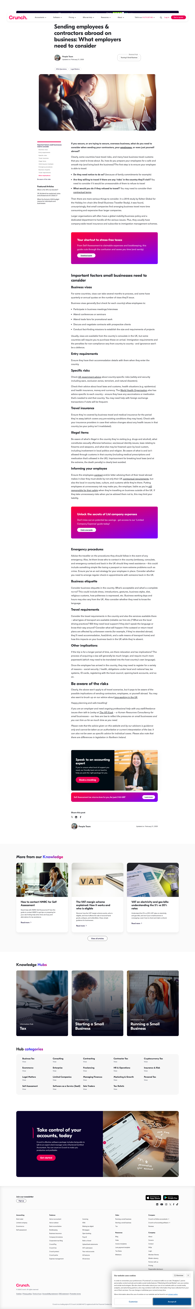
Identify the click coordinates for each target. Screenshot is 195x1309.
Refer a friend (86, 1241)
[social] (72, 817)
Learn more (149, 797)
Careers (151, 1240)
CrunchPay (52, 1244)
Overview (179, 1275)
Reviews (151, 1226)
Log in (166, 17)
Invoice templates (121, 1244)
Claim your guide (87, 530)
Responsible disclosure (155, 1269)
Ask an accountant (55, 1219)
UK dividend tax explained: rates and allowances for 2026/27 (48, 194)
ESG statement (64, 1294)
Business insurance (55, 1233)
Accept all (172, 1301)
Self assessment (21, 1230)
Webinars (118, 1255)
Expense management (56, 1259)
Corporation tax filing (56, 1241)
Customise (133, 1301)
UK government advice (89, 376)
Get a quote (178, 17)
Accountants (39, 17)
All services (86, 1259)
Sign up (21, 1201)
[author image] (74, 826)
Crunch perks (53, 1255)
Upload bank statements (90, 1244)
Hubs (117, 1240)
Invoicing (85, 1219)
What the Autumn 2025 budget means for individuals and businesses (48, 201)
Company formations (56, 1237)
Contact (150, 1244)
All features (86, 1255)
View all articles (97, 938)
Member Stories (153, 1255)
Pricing (150, 1265)
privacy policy (173, 1294)
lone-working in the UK (125, 697)
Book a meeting (87, 779)
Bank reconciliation (55, 1226)
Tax (116, 1226)
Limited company (21, 1223)
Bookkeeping (53, 1230)
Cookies (19, 1294)
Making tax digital (88, 1226)
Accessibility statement (50, 1294)
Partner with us (153, 1262)
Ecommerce (20, 1226)
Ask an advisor (54, 1223)
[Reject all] (188, 1275)
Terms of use (37, 1294)
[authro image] (57, 58)
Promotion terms (75, 1294)
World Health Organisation (133, 390)
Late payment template (122, 1247)
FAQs (150, 1247)
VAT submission (87, 1248)
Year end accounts (88, 1251)
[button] (41, 17)
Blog (116, 1237)
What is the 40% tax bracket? (47, 190)
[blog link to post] (42, 880)
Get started (46, 1157)
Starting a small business (123, 1223)
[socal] (76, 817)
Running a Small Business (129, 58)
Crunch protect (54, 1251)
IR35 (83, 1223)
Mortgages (85, 1230)
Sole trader (19, 1219)
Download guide (86, 255)
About (120, 17)
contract (98, 474)
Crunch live (53, 1248)
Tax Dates (118, 1251)
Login (150, 1251)
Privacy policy (27, 1294)
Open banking (86, 1233)
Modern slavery (153, 1258)
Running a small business (123, 1219)
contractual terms (82, 192)
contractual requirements (136, 478)
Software (56, 17)
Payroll (84, 1237)
